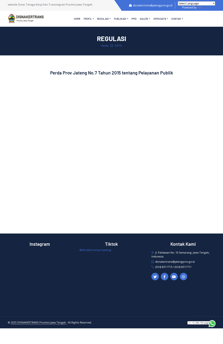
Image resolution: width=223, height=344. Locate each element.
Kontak (176, 18)
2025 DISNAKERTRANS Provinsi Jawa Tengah (39, 322)
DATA (118, 45)
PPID (133, 18)
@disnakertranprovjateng (95, 250)
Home (77, 18)
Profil (88, 18)
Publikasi (120, 18)
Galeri (144, 18)
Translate (209, 7)
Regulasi (103, 18)
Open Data (159, 18)
